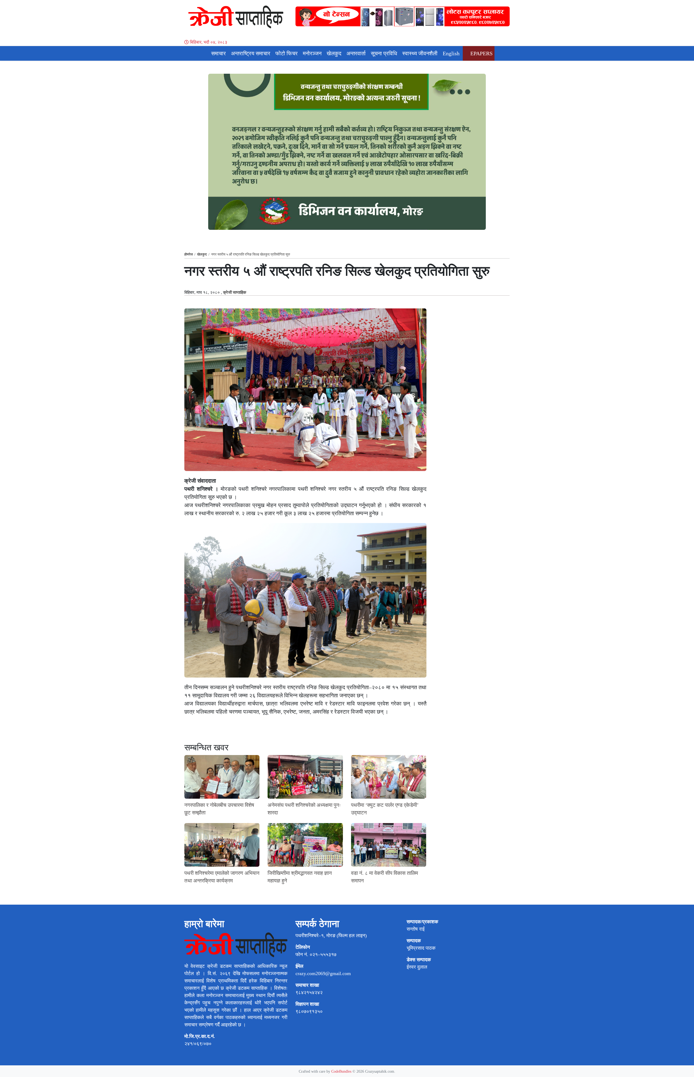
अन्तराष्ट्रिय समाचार (250, 53)
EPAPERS (481, 53)
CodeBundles (341, 1071)
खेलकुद (334, 53)
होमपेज (188, 254)
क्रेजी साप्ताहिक (234, 292)
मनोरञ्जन (312, 53)
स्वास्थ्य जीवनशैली (420, 53)
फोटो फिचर (286, 53)
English (451, 53)
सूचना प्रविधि (384, 53)
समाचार (218, 53)
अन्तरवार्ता (356, 53)
